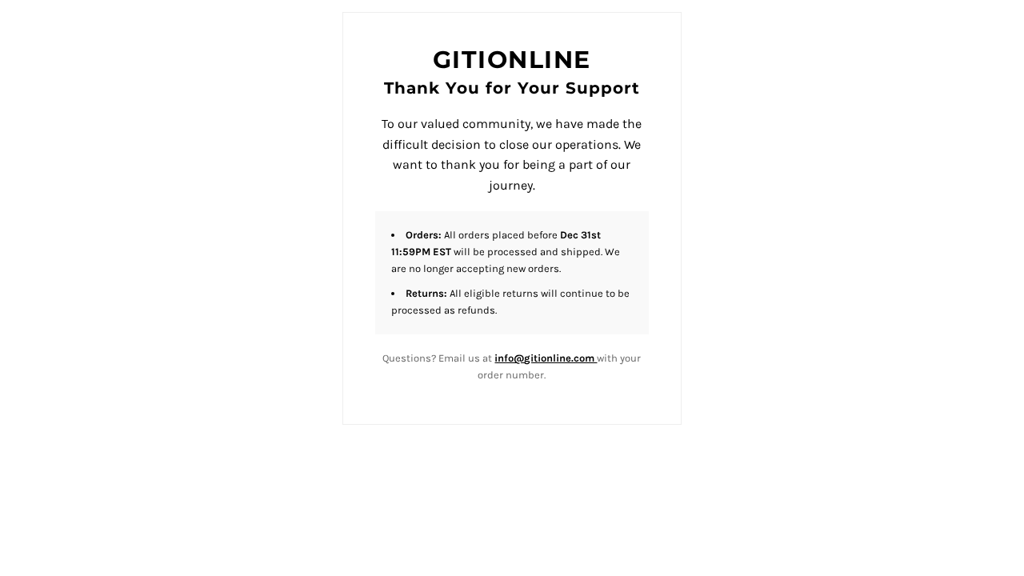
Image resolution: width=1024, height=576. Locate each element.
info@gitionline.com (545, 358)
